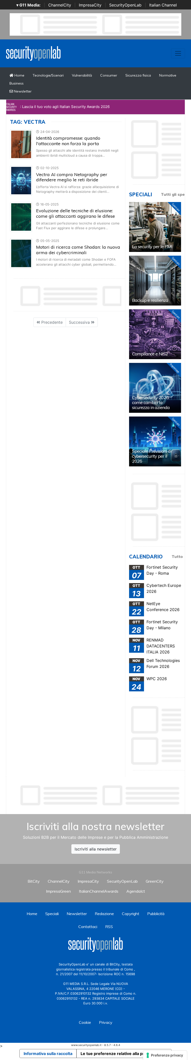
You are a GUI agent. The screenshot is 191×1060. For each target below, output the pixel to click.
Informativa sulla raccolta (48, 1053)
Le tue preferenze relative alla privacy (117, 1053)
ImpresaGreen (58, 891)
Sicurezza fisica (138, 75)
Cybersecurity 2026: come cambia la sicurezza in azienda (151, 402)
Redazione (104, 913)
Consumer (108, 75)
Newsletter (22, 91)
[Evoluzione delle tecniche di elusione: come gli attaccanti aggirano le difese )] (21, 216)
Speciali (52, 913)
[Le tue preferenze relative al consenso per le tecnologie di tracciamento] (165, 1055)
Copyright (130, 913)
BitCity (34, 881)
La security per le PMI (152, 246)
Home (18, 75)
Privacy (105, 1022)
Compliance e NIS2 (150, 354)
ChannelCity (59, 4)
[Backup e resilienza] (155, 281)
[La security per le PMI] (155, 227)
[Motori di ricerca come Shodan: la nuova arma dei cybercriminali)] (21, 252)
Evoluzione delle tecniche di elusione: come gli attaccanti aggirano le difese (75, 213)
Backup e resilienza (150, 300)
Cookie (85, 1022)
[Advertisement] (100, 795)
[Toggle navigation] (178, 53)
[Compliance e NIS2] (155, 334)
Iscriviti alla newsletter (96, 849)
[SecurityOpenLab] (33, 52)
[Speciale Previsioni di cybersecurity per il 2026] (155, 441)
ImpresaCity (90, 4)
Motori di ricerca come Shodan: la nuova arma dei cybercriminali (78, 249)
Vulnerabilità (82, 75)
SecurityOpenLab (125, 4)
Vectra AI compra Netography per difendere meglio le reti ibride (71, 177)
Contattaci (87, 926)
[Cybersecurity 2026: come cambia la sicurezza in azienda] (155, 388)
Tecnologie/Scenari (48, 75)
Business (16, 83)
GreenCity (155, 881)
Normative (167, 75)
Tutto (177, 556)
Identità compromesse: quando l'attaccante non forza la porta (68, 140)
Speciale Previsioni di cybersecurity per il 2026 (151, 456)
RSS (109, 926)
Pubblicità (155, 913)
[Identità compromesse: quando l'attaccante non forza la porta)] (21, 143)
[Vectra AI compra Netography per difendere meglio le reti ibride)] (21, 180)
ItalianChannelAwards (98, 891)
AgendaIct (135, 891)
